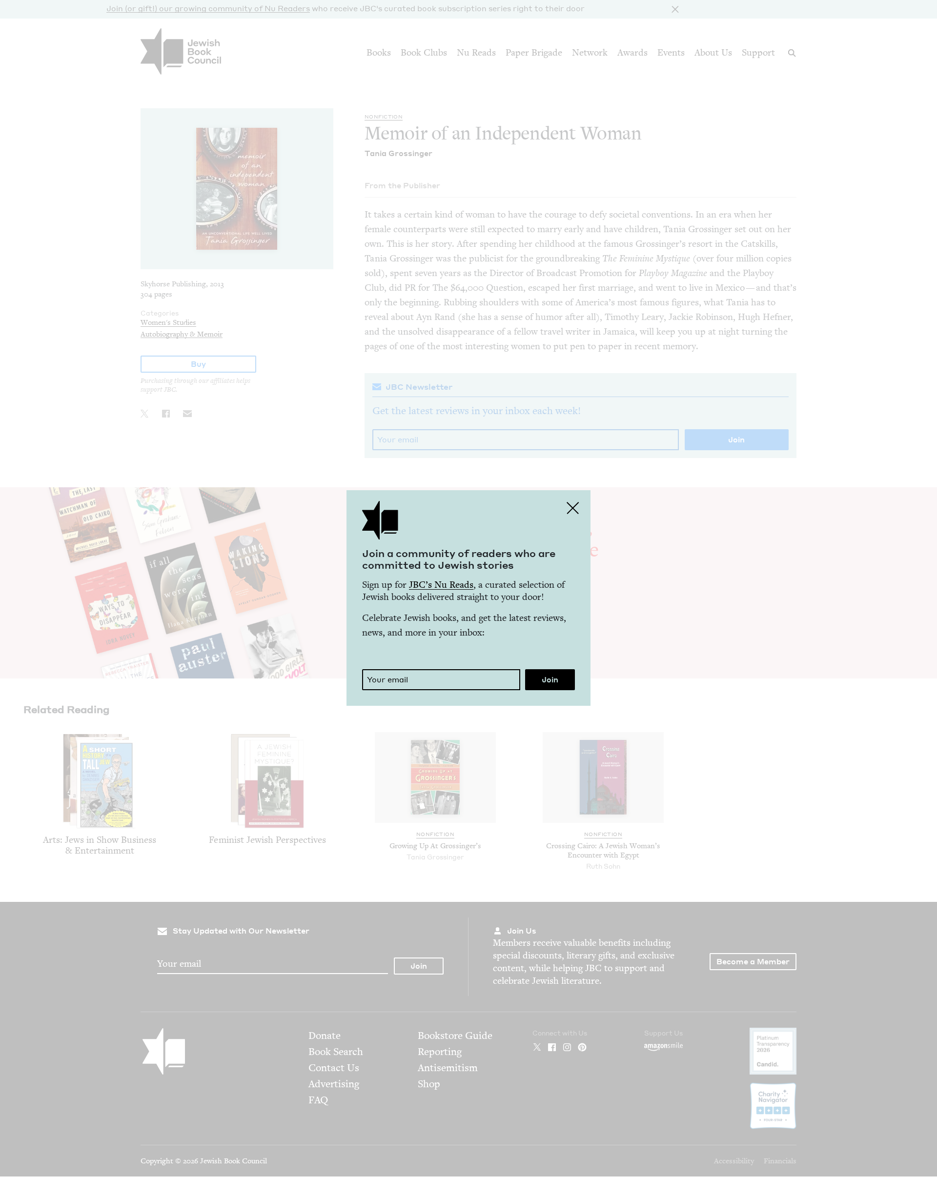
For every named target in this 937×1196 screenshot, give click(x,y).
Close (573, 507)
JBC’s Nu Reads (441, 584)
